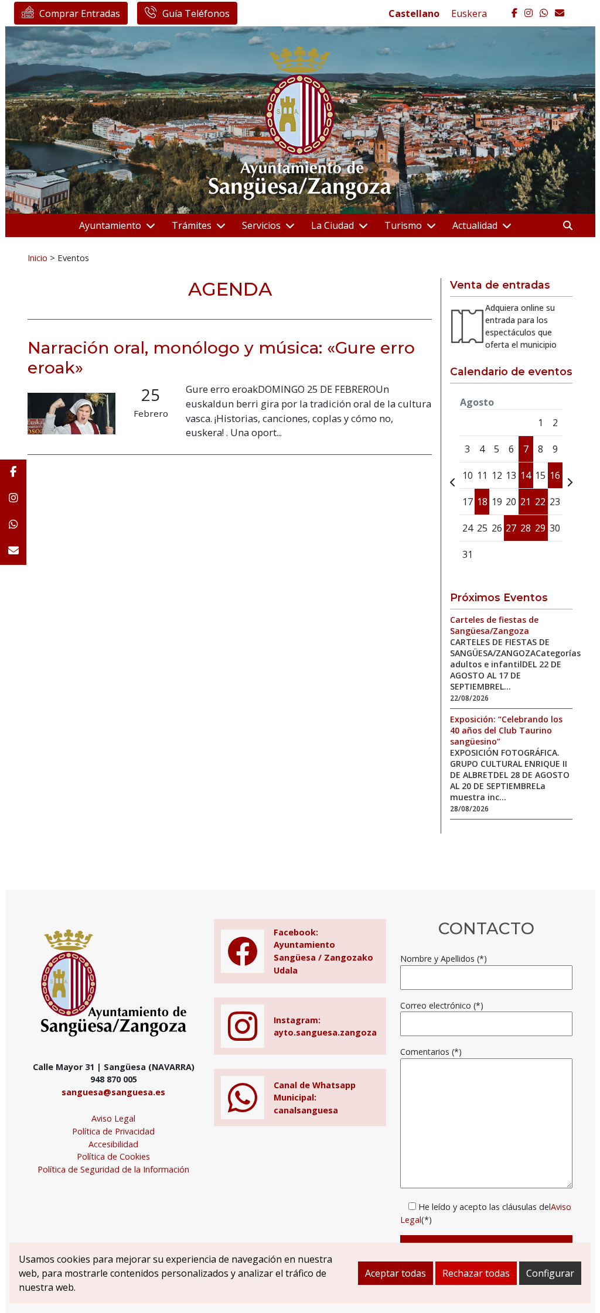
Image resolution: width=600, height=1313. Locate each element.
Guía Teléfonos (196, 13)
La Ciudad (332, 225)
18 (482, 501)
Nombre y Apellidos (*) (443, 958)
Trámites (192, 225)
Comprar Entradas (79, 13)
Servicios (261, 225)
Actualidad (474, 225)
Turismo (403, 225)
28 (525, 528)
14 (525, 475)
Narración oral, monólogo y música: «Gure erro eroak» (221, 358)
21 (525, 501)
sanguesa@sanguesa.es (113, 1092)
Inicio (37, 257)
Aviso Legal (113, 1118)
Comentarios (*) (431, 1051)
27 (511, 528)
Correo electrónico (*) (441, 1005)
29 (540, 528)
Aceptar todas (395, 1273)
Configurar (550, 1273)
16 (555, 475)
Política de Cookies (113, 1156)
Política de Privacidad (113, 1131)
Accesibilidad (113, 1144)
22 (540, 501)
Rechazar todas (476, 1273)
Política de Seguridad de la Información (113, 1169)
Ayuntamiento (110, 225)
